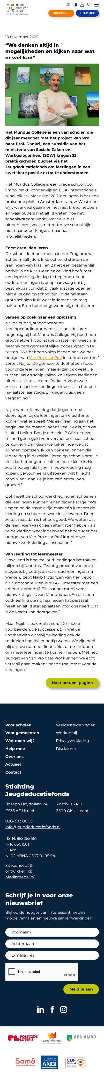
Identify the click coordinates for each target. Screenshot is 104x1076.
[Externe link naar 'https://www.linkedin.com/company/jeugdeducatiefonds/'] (40, 1009)
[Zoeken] (89, 4)
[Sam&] (25, 1063)
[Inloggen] (82, 4)
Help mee (87, 13)
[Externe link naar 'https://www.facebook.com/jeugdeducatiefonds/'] (52, 1009)
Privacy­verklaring (72, 740)
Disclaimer (66, 748)
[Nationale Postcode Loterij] (22, 1038)
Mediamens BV (20, 877)
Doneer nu (61, 13)
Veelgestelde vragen (76, 725)
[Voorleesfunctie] (68, 4)
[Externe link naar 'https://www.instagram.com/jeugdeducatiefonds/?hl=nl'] (64, 1009)
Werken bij (66, 732)
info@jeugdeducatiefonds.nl (32, 827)
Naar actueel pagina (72, 682)
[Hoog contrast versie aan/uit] (75, 4)
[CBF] (76, 1062)
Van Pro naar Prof (45, 357)
